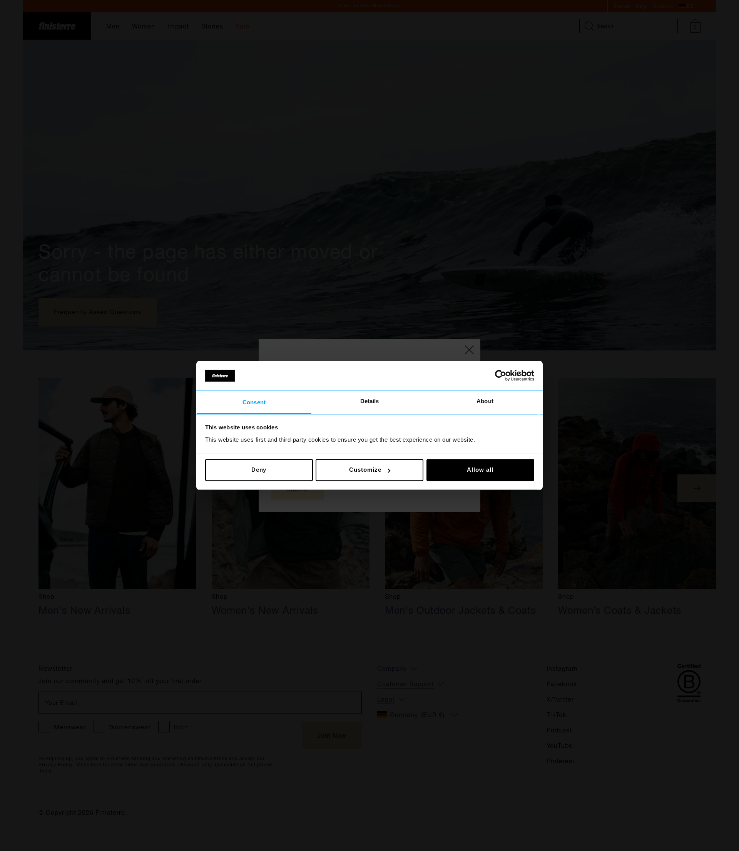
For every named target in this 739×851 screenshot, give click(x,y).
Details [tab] (369, 401)
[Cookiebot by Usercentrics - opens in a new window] (500, 376)
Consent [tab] (254, 402)
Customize (365, 470)
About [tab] (485, 401)
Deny (259, 470)
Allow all (480, 470)
